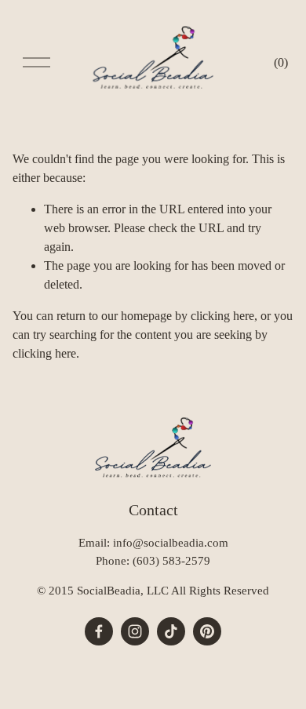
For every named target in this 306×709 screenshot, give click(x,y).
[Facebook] (99, 631)
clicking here (222, 315)
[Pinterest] (207, 631)
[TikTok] (171, 631)
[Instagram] (135, 631)
